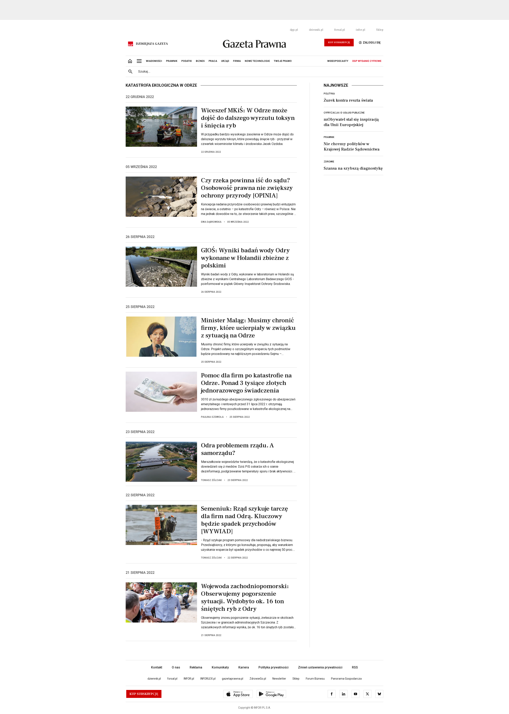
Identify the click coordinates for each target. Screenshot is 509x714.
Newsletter (279, 678)
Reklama (196, 667)
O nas (176, 667)
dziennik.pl (316, 30)
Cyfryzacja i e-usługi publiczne (344, 112)
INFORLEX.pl (208, 678)
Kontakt (156, 667)
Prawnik (329, 137)
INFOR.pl (189, 678)
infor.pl (360, 30)
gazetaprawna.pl (232, 678)
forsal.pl (339, 30)
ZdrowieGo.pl (258, 678)
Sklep (379, 30)
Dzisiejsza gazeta (152, 44)
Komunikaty (220, 667)
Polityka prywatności (273, 667)
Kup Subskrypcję (339, 42)
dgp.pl (294, 30)
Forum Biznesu (315, 678)
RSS (355, 667)
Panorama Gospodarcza (346, 678)
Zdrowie (329, 161)
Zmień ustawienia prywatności (320, 667)
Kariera (243, 667)
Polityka (329, 93)
